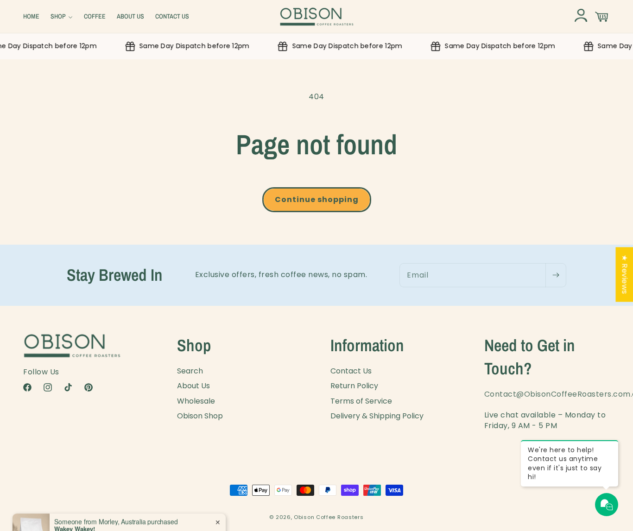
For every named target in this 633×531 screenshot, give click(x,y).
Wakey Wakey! (74, 508)
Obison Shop (200, 416)
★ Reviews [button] (624, 274)
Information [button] (367, 345)
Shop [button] (194, 345)
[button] (61, 16)
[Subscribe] (555, 275)
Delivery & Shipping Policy (377, 416)
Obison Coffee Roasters (328, 517)
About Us (193, 385)
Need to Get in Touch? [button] (529, 356)
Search (190, 371)
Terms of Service (361, 401)
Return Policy (354, 385)
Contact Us (351, 371)
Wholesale (196, 401)
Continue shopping (317, 199)
